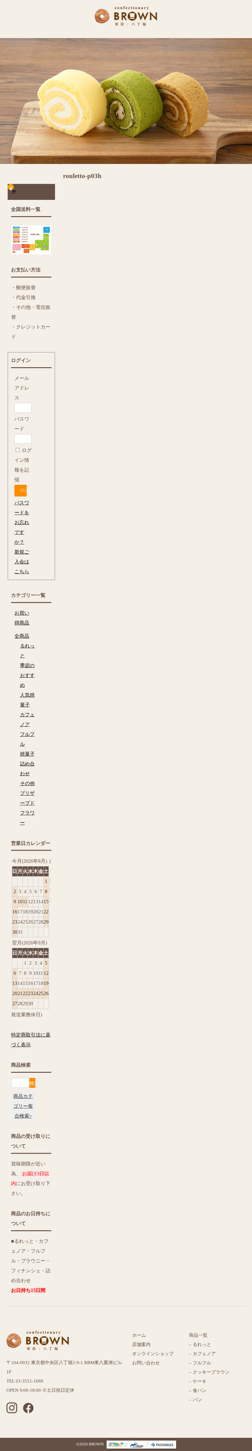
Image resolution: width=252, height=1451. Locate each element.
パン (196, 1399)
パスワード (21, 423)
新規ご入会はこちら (21, 561)
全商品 (21, 636)
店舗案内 (141, 1344)
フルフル (27, 739)
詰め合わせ (27, 768)
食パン (200, 1390)
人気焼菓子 (27, 699)
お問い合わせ (146, 1362)
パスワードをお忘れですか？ (21, 522)
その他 (27, 783)
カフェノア (27, 719)
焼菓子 (27, 754)
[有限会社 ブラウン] (126, 20)
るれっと (27, 650)
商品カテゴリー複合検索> (23, 1106)
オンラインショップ (153, 1353)
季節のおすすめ (27, 675)
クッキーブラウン (211, 1372)
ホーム (139, 1335)
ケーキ (200, 1381)
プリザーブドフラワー (27, 808)
